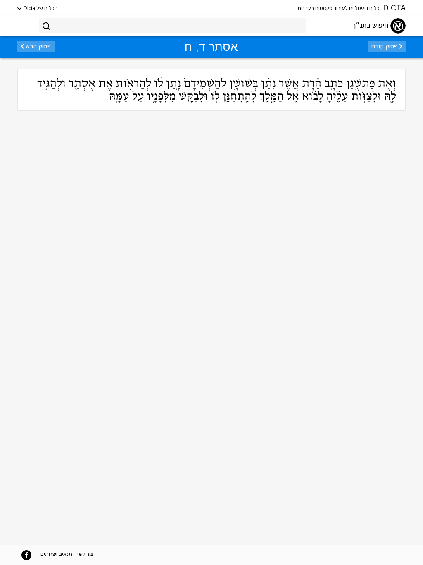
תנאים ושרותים (56, 554)
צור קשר (84, 554)
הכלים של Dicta (40, 8)
